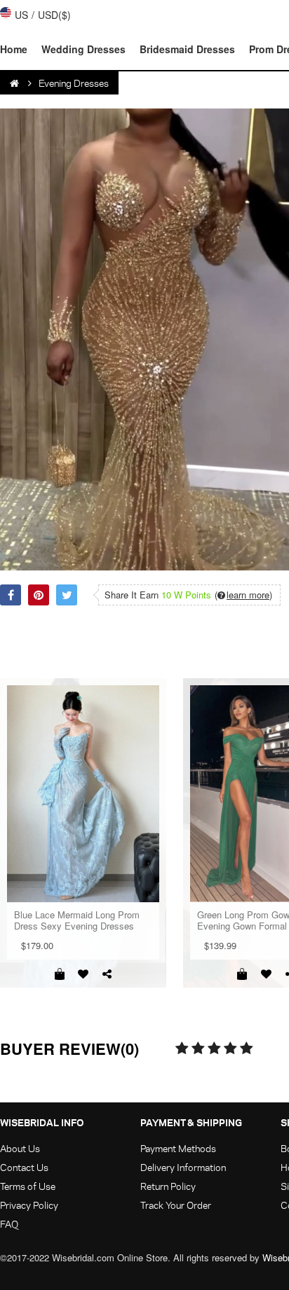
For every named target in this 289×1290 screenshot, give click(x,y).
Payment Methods (178, 1148)
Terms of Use (27, 1186)
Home (13, 49)
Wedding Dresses (83, 49)
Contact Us (24, 1167)
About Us (20, 1148)
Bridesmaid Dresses (187, 49)
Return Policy (168, 1186)
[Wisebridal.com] (15, 83)
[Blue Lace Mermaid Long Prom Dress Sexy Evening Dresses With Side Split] (83, 793)
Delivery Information (183, 1167)
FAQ (9, 1224)
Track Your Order (175, 1205)
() (243, 595)
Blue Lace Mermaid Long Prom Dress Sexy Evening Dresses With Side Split (77, 920)
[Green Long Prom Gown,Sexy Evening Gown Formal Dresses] (242, 973)
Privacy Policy (29, 1205)
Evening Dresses (74, 83)
